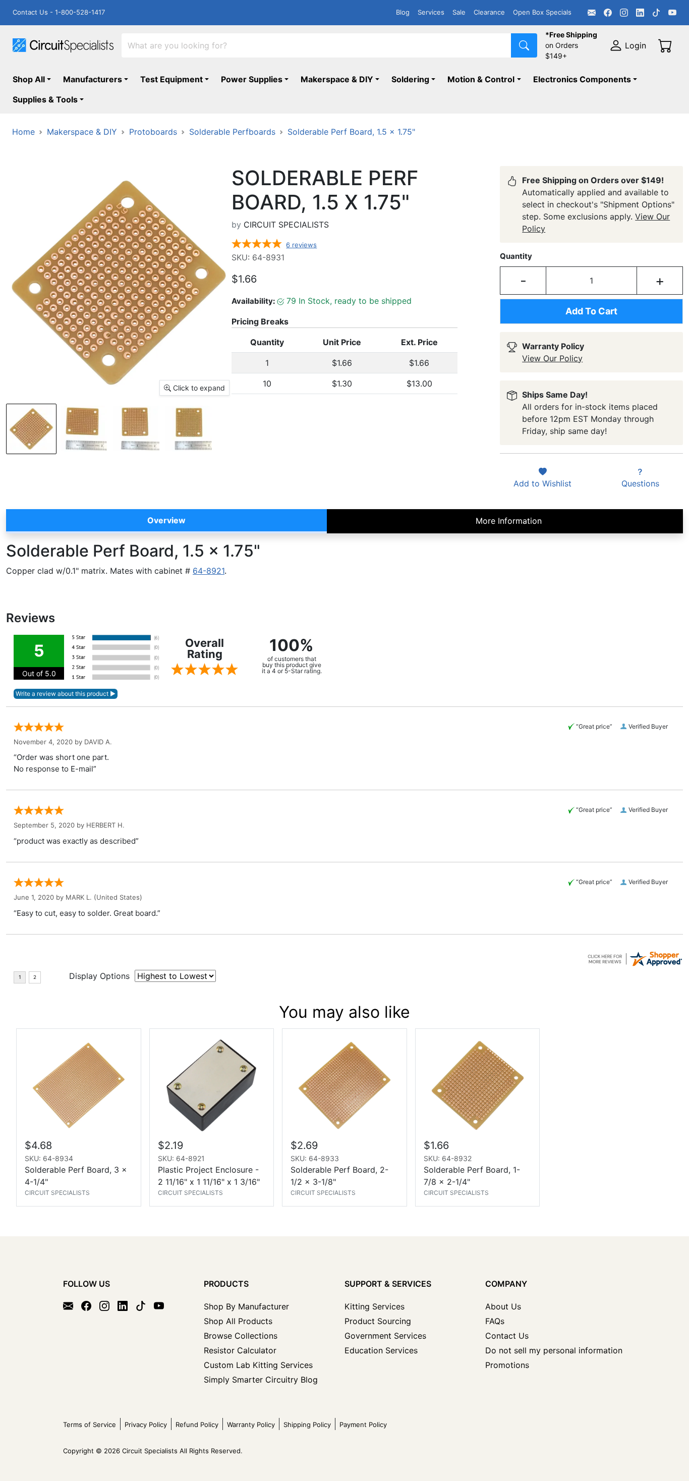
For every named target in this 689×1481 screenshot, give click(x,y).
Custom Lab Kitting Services (258, 1365)
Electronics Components (582, 79)
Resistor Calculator (240, 1350)
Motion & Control (480, 79)
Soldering (410, 79)
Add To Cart (591, 311)
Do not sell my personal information (553, 1350)
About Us (503, 1306)
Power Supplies (251, 79)
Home (23, 132)
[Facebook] (608, 12)
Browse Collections (240, 1336)
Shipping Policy (307, 1424)
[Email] (592, 12)
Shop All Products (238, 1321)
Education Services (381, 1350)
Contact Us (507, 1336)
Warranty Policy (251, 1424)
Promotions (507, 1365)
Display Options (99, 976)
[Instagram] (624, 12)
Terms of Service (89, 1424)
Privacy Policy (146, 1424)
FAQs (494, 1321)
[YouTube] (672, 12)
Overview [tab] (166, 520)
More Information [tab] (509, 521)
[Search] (524, 45)
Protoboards (153, 132)
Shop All (29, 79)
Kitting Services (374, 1306)
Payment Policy (363, 1424)
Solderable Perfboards (232, 132)
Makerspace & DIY (337, 79)
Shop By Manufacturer (246, 1306)
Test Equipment (171, 79)
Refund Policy (197, 1424)
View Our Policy (552, 358)
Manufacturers (92, 79)
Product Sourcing (377, 1321)
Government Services (385, 1336)
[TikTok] (656, 12)
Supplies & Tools (45, 99)
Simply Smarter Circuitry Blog (261, 1380)
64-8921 (208, 571)
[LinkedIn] (640, 12)
